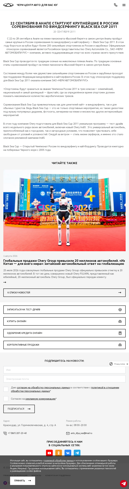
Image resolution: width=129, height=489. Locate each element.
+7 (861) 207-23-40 (17, 433)
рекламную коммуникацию (41, 398)
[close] (127, 364)
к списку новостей (19, 293)
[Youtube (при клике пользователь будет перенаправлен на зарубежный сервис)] (49, 453)
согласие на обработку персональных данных (43, 387)
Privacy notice (119, 364)
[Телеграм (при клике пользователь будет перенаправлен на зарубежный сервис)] (77, 453)
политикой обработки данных (59, 460)
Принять (19, 481)
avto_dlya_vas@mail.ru (81, 433)
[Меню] (124, 5)
